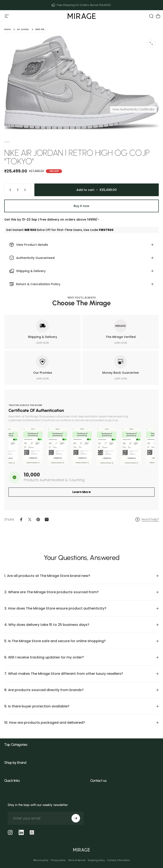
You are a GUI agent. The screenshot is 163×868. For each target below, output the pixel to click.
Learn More (81, 492)
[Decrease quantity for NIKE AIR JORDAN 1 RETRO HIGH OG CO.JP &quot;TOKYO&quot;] (9, 190)
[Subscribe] (76, 818)
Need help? (150, 519)
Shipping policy (96, 860)
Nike (7, 142)
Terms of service (76, 860)
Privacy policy (58, 860)
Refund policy (40, 860)
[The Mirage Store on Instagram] (10, 832)
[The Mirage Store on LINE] (32, 832)
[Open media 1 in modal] (151, 43)
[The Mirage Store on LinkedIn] (21, 832)
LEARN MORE (42, 342)
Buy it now (81, 206)
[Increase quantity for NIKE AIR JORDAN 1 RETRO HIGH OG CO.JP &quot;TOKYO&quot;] (26, 190)
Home (7, 29)
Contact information (118, 860)
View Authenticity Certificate (133, 109)
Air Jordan (23, 29)
